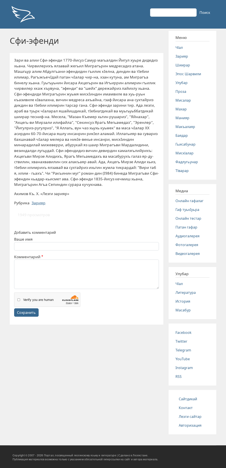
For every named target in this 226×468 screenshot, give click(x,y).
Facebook (183, 332)
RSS (178, 376)
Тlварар (182, 170)
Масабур (183, 310)
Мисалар (183, 100)
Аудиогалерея (187, 236)
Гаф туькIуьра (187, 209)
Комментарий (27, 256)
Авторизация (190, 425)
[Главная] (23, 14)
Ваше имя (23, 239)
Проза (180, 91)
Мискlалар (184, 153)
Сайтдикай (188, 399)
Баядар (181, 135)
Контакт (186, 407)
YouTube (182, 358)
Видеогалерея (187, 253)
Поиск (205, 12)
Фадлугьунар (186, 161)
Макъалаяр (185, 126)
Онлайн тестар (188, 218)
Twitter (181, 341)
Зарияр (38, 202)
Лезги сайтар (190, 416)
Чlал (179, 47)
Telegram (183, 350)
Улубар (181, 82)
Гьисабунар (185, 144)
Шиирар (182, 65)
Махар (181, 109)
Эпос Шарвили (188, 73)
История (182, 301)
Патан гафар (186, 227)
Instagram (184, 367)
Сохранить (26, 312)
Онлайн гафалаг (189, 200)
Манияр (182, 117)
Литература (185, 292)
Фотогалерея (186, 244)
